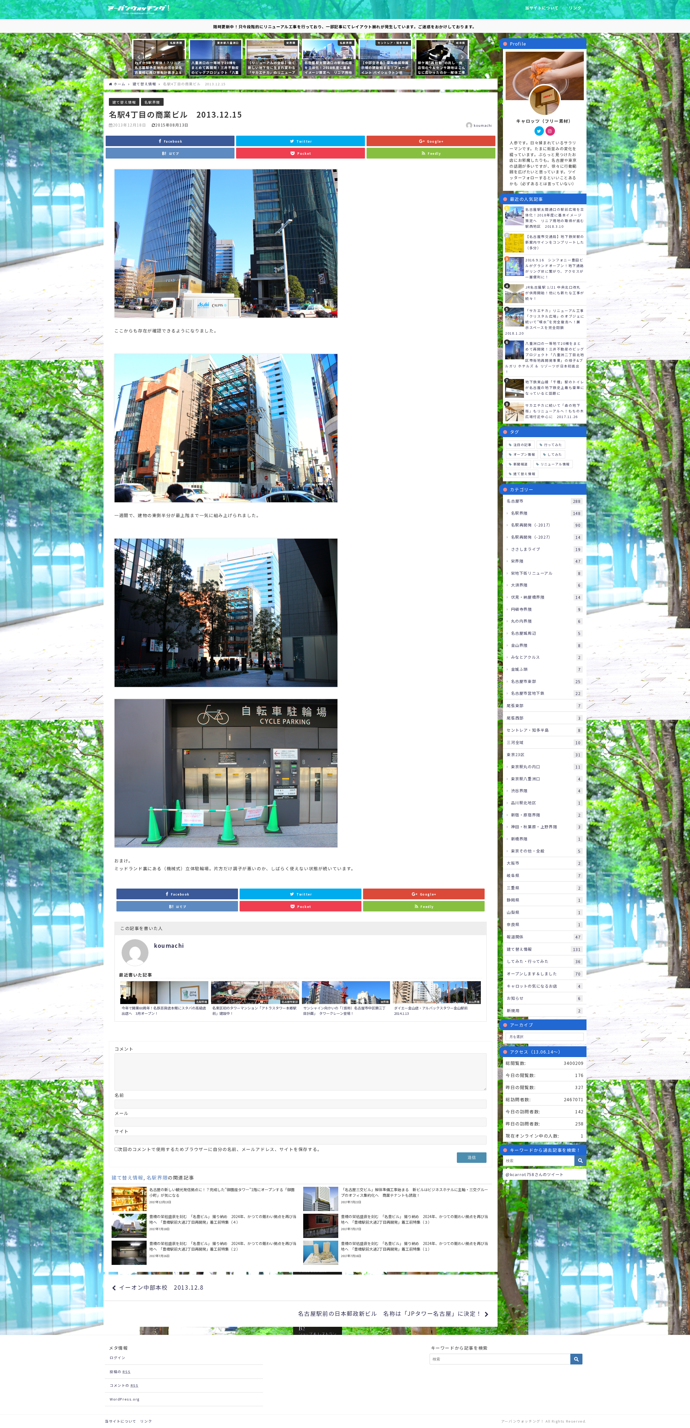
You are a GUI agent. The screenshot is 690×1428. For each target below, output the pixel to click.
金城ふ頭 (546, 669)
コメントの (124, 1385)
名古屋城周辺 (546, 633)
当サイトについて (542, 7)
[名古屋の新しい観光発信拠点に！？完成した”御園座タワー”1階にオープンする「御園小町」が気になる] (205, 1198)
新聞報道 (520, 464)
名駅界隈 (152, 102)
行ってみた (553, 444)
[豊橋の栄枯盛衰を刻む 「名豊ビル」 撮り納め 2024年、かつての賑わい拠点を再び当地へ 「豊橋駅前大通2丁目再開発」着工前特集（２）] (205, 1252)
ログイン (117, 1357)
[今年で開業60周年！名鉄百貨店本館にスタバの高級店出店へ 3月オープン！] (164, 999)
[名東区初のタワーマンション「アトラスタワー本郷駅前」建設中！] (255, 999)
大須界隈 (546, 585)
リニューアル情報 (555, 464)
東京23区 (544, 754)
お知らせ (544, 998)
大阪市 (544, 863)
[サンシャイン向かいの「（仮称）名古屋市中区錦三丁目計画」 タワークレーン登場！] (346, 999)
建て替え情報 (124, 102)
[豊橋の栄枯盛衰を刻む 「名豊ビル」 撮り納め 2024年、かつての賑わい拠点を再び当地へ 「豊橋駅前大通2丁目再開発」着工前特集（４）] (205, 1225)
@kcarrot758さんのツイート (535, 1174)
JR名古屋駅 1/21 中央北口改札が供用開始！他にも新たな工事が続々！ (554, 293)
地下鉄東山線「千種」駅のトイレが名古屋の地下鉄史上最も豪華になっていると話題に (554, 387)
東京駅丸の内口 (546, 767)
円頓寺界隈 (546, 609)
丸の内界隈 (546, 621)
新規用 (544, 1010)
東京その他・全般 (546, 851)
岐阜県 (544, 875)
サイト (122, 1131)
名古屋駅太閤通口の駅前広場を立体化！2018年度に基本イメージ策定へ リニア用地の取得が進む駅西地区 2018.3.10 (554, 218)
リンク (575, 7)
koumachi (483, 125)
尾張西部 (544, 718)
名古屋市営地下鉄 (546, 693)
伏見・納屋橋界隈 (546, 597)
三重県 (544, 888)
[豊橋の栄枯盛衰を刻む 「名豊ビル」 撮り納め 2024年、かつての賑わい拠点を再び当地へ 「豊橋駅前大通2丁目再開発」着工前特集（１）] (396, 1252)
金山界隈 (546, 645)
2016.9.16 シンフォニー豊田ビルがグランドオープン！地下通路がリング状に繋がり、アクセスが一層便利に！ (554, 268)
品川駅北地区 (546, 803)
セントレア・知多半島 (544, 730)
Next (462, 57)
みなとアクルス (546, 657)
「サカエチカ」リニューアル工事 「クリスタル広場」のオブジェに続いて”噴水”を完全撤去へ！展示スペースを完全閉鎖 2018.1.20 (546, 322)
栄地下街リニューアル (546, 573)
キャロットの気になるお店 (544, 986)
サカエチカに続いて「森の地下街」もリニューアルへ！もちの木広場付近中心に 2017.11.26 (554, 411)
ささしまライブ (546, 549)
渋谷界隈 (546, 791)
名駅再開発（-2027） (546, 537)
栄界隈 (546, 561)
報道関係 (544, 937)
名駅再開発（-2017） (546, 525)
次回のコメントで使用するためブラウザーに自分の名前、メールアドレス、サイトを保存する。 (220, 1149)
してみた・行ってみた (544, 961)
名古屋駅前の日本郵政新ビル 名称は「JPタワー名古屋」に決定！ (390, 1313)
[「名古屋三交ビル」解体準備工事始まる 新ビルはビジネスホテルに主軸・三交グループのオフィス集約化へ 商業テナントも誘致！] (396, 1198)
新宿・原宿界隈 (546, 815)
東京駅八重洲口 (546, 779)
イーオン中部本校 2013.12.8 (161, 1287)
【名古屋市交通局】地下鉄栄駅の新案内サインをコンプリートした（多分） (554, 242)
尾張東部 (544, 705)
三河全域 (544, 742)
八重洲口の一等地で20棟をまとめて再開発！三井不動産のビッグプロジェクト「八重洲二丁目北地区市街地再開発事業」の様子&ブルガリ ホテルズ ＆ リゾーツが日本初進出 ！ (544, 357)
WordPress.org (125, 1399)
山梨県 (544, 912)
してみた (554, 454)
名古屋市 (544, 501)
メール (122, 1113)
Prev (139, 57)
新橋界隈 (546, 839)
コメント (124, 1048)
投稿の (120, 1371)
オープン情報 (524, 454)
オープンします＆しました (544, 974)
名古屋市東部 (546, 681)
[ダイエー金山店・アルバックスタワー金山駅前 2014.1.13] (436, 999)
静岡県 (544, 900)
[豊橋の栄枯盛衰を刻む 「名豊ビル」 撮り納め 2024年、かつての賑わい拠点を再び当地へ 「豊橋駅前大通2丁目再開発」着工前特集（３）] (396, 1225)
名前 (119, 1095)
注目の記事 (522, 444)
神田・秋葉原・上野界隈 (546, 827)
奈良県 (544, 924)
